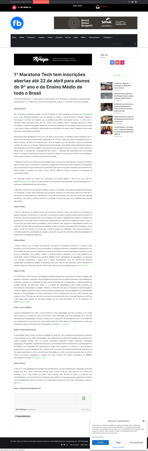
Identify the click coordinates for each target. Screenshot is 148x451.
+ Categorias (107, 37)
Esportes (41, 37)
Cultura (50, 37)
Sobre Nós (84, 445)
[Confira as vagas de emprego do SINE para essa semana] (107, 86)
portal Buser (83, 265)
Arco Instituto (64, 324)
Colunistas (30, 37)
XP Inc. (20, 383)
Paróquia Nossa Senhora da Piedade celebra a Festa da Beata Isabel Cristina (124, 96)
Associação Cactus (38, 358)
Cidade (21, 37)
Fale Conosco (74, 445)
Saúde (76, 37)
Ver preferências (136, 442)
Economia (59, 37)
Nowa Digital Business (57, 441)
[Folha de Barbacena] (17, 23)
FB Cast (68, 37)
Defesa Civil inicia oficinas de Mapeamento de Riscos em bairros (124, 119)
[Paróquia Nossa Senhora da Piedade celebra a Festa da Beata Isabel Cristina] (107, 96)
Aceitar (100, 442)
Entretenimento (94, 37)
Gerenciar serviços (97, 437)
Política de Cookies (118, 447)
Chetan (12, 450)
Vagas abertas (24, 302)
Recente (117, 75)
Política (83, 37)
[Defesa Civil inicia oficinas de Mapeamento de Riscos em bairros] (107, 120)
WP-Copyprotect (19, 450)
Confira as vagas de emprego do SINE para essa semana (122, 85)
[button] (144, 421)
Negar (118, 442)
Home (14, 37)
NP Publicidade (83, 441)
